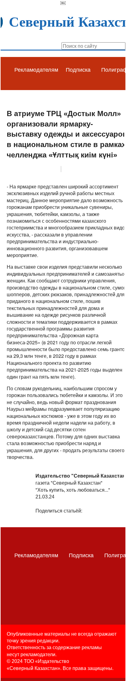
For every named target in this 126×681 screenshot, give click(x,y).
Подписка (78, 69)
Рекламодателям (36, 69)
